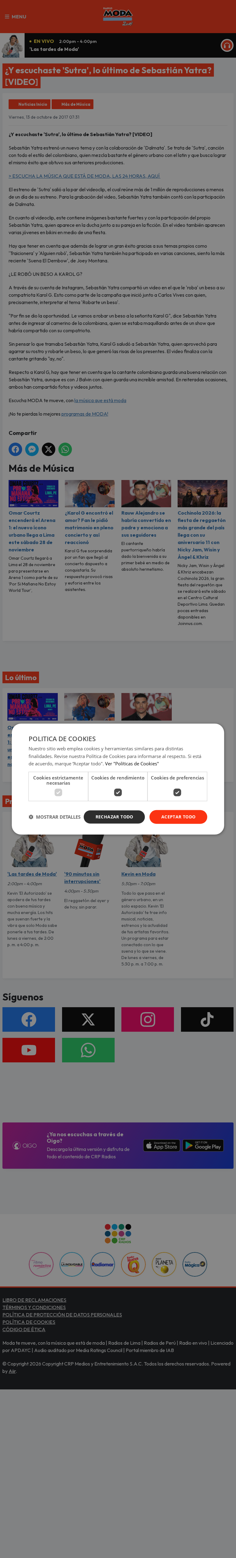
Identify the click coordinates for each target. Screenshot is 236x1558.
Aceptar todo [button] (178, 817)
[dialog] (118, 778)
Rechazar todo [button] (114, 817)
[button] (55, 816)
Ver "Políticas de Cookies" (132, 763)
